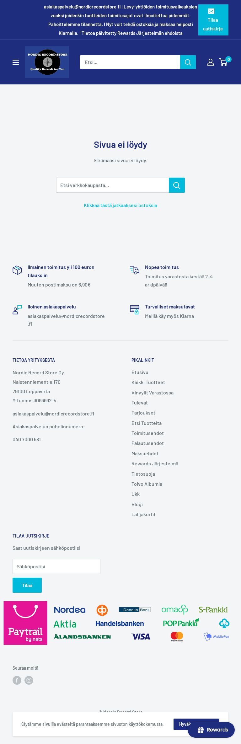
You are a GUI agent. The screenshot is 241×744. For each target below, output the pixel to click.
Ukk (135, 494)
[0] (223, 62)
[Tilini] (210, 62)
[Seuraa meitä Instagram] (28, 680)
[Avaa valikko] (16, 62)
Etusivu (139, 372)
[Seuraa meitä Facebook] (17, 680)
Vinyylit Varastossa (152, 392)
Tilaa (27, 585)
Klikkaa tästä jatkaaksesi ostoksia (120, 205)
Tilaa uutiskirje (213, 24)
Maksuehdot (144, 453)
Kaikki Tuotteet (148, 382)
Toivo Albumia (146, 484)
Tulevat (139, 402)
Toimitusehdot (147, 433)
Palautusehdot (147, 443)
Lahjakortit (143, 514)
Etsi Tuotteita (146, 423)
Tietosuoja (143, 474)
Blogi (137, 504)
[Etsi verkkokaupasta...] (177, 185)
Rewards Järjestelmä (154, 463)
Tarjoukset (143, 412)
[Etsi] (188, 62)
